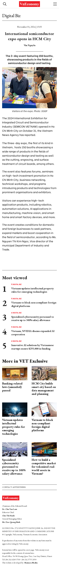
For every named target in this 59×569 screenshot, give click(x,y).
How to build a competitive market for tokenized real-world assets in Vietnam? (44, 466)
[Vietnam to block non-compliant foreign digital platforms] (44, 409)
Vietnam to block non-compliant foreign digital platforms (42, 425)
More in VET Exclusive (25, 361)
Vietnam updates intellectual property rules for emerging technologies (32, 290)
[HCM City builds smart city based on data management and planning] (44, 372)
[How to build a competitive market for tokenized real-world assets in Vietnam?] (44, 449)
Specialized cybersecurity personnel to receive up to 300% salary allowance (32, 318)
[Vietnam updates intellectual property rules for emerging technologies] (14, 409)
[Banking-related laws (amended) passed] (14, 372)
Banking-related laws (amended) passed (12, 387)
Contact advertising (14, 487)
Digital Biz (11, 16)
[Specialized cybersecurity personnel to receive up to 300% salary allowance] (14, 449)
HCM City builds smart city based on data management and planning (44, 389)
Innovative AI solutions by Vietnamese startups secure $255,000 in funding (32, 346)
